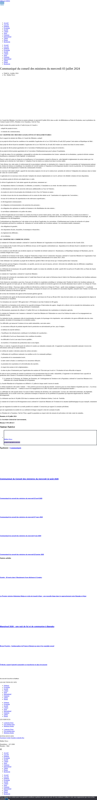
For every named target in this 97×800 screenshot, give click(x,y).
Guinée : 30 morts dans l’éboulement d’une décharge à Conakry (21, 577)
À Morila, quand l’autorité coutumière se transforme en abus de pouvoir (23, 664)
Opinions (6, 35)
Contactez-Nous (8, 723)
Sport (5, 33)
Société (6, 30)
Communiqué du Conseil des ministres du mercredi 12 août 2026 (29, 479)
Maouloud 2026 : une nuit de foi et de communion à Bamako (27, 626)
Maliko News (8, 439)
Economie (7, 687)
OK (6, 799)
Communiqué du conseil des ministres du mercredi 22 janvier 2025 (22, 554)
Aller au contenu (5, 1)
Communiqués (15, 448)
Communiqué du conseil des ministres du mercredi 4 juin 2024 (20, 536)
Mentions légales (9, 726)
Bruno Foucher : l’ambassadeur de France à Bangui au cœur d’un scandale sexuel (27, 646)
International (7, 36)
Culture (6, 31)
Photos (6, 40)
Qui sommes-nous (9, 724)
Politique (6, 26)
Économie (7, 28)
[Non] (9, 799)
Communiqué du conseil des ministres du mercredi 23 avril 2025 (21, 498)
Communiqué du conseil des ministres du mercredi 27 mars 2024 (21, 517)
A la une (6, 24)
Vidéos (6, 38)
